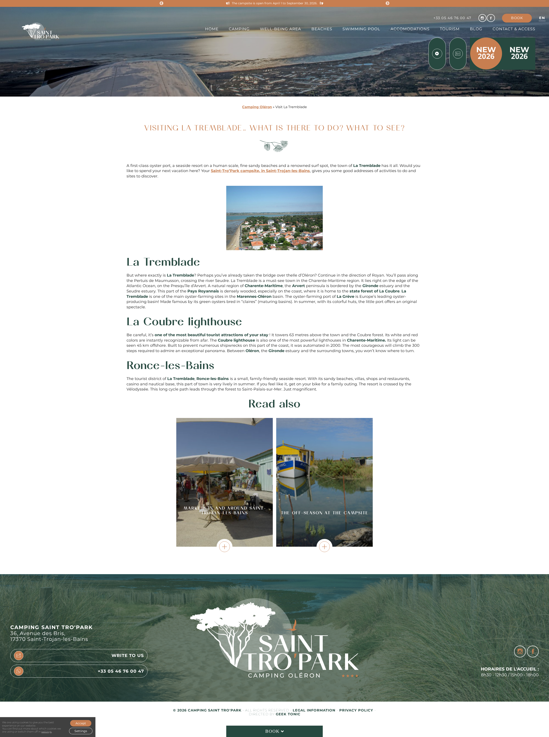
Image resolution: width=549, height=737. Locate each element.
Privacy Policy (356, 710)
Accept (80, 723)
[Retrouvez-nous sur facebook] (491, 18)
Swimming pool (361, 29)
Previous (161, 3)
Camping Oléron (257, 107)
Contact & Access (514, 29)
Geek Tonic (288, 714)
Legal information (315, 710)
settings (46, 731)
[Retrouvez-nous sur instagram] (482, 18)
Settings (80, 731)
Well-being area (280, 29)
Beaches (321, 29)
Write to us (128, 655)
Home (212, 29)
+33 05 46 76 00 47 (452, 18)
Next (387, 3)
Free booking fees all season (275, 3)
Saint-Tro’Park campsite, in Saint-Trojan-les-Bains (260, 170)
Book (517, 18)
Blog (476, 29)
